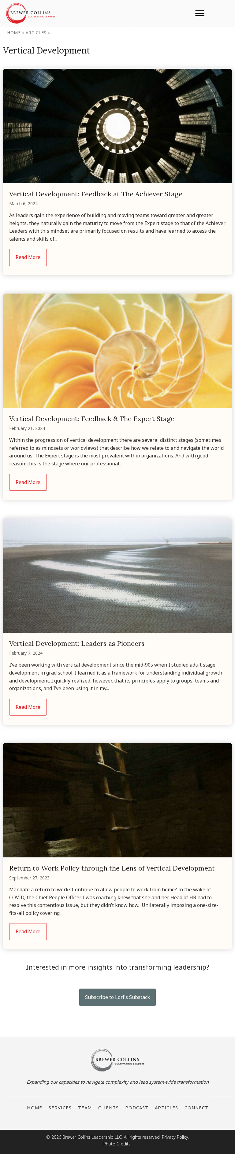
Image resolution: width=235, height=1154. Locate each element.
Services (60, 1107)
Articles (36, 33)
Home (14, 33)
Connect (196, 1107)
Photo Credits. (117, 1144)
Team (85, 1107)
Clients (108, 1107)
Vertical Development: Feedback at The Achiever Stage (95, 194)
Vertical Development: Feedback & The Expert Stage (91, 418)
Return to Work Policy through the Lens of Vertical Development (112, 868)
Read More (31, 257)
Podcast (136, 1107)
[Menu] (200, 13)
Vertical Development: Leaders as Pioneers (76, 643)
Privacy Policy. (175, 1137)
